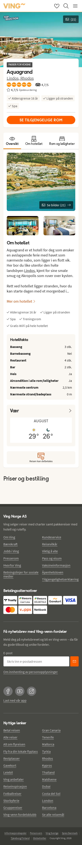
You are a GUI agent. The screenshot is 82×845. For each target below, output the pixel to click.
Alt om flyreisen (14, 744)
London (47, 800)
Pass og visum (52, 558)
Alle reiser (10, 737)
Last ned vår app (14, 700)
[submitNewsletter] (74, 661)
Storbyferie (11, 800)
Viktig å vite (50, 551)
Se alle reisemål (53, 814)
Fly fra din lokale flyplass (20, 751)
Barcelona (49, 807)
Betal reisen (11, 730)
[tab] (12, 141)
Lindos (29, 270)
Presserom (11, 558)
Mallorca (48, 744)
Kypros (47, 765)
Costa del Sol (51, 793)
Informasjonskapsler (15, 833)
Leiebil (8, 772)
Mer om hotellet (19, 301)
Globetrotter (39, 838)
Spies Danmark (70, 833)
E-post (7, 653)
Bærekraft (10, 544)
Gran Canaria (51, 730)
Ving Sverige (52, 833)
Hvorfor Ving (12, 565)
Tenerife (48, 737)
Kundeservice (51, 537)
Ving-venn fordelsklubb (19, 814)
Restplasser (11, 758)
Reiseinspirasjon (15, 786)
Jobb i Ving (11, 551)
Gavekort (9, 765)
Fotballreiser (12, 793)
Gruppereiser (12, 807)
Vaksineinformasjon (56, 565)
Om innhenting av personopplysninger (30, 672)
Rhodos (27, 78)
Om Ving (9, 537)
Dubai (46, 786)
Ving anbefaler (13, 779)
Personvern (36, 833)
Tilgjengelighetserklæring (60, 579)
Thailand (48, 772)
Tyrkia (46, 751)
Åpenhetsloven (52, 572)
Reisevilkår (49, 544)
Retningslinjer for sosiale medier (20, 574)
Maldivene (49, 779)
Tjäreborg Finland (20, 838)
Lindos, (13, 78)
